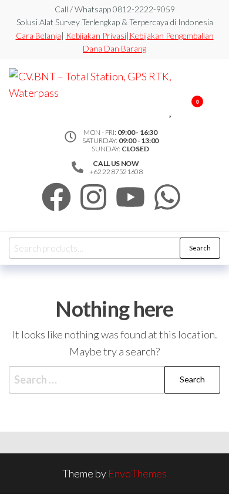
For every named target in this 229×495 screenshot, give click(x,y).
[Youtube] (130, 197)
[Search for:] (114, 380)
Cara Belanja (38, 35)
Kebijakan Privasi (96, 35)
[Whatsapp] (167, 197)
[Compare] (162, 109)
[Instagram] (93, 197)
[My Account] (180, 109)
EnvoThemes (137, 473)
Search (200, 248)
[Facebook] (56, 197)
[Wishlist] (171, 109)
